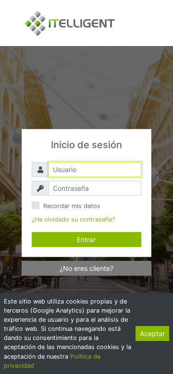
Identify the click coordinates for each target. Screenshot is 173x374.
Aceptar (152, 333)
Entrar (86, 239)
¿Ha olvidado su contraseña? (73, 219)
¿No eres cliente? (86, 268)
